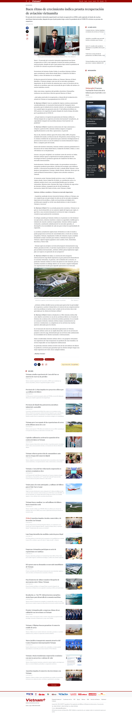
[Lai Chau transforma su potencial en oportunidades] (96, 111)
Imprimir (27, 35)
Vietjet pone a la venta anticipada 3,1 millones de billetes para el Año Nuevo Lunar (45, 486)
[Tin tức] (42, 694)
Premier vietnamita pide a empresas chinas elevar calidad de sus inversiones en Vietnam (43, 611)
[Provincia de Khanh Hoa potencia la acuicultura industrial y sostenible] (74, 409)
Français (90, 1)
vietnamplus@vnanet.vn (61, 708)
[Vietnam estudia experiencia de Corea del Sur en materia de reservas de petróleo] (74, 378)
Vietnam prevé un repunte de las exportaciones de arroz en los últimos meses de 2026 (45, 423)
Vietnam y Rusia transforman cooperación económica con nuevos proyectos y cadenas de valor (44, 657)
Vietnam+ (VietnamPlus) (37, 1)
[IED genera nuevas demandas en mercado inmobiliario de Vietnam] (74, 568)
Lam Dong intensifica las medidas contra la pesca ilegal (44, 534)
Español (94, 1)
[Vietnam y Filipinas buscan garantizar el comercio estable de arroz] (74, 629)
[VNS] (63, 694)
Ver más (30, 371)
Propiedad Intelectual (56, 699)
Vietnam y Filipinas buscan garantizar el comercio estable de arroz (43, 626)
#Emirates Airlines (39, 359)
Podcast (92, 133)
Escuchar (92, 145)
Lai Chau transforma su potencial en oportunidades (95, 121)
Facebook (27, 28)
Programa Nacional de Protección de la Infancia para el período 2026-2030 (96, 91)
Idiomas (83, 699)
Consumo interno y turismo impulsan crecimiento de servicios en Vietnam (95, 31)
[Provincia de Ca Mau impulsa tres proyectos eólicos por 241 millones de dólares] (74, 393)
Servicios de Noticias (95, 699)
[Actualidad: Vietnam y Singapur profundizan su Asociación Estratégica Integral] (101, 139)
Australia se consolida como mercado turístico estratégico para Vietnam (95, 39)
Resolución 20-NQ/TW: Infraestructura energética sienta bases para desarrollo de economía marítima (43, 596)
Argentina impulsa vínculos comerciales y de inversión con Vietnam (43, 519)
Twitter (27, 31)
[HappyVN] (101, 694)
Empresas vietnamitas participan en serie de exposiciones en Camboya (41, 550)
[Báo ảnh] (92, 694)
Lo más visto (92, 27)
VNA (88, 699)
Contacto (54, 701)
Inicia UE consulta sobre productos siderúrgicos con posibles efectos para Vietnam (95, 47)
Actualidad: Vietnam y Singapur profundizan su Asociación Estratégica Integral (92, 140)
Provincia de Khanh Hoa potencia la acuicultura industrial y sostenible (42, 406)
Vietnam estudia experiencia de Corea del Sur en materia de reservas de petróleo (42, 375)
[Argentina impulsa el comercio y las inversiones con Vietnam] (74, 675)
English (85, 1)
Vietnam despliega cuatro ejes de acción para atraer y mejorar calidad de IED (95, 62)
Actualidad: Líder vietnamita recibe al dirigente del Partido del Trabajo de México (92, 154)
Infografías (92, 70)
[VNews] (35, 694)
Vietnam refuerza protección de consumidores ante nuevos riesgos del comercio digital (43, 454)
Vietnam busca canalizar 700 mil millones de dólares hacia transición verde (43, 503)
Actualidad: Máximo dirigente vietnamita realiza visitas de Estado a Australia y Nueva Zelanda (92, 169)
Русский (101, 1)
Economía (29, 5)
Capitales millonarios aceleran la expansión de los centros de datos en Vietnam (42, 438)
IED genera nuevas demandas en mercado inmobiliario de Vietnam (44, 565)
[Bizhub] (54, 694)
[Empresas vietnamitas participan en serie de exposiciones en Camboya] (74, 553)
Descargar (54, 685)
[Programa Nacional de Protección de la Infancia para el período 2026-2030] (96, 79)
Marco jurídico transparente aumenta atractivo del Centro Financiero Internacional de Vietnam (43, 641)
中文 (98, 1)
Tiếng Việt (81, 1)
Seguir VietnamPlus (66, 364)
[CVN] (73, 694)
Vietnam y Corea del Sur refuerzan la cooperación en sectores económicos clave (43, 470)
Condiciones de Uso (67, 699)
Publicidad (103, 699)
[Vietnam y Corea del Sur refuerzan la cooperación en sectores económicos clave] (74, 473)
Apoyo (78, 699)
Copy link (27, 38)
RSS (74, 699)
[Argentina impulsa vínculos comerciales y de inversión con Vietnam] (74, 522)
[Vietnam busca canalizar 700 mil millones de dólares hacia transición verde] (74, 506)
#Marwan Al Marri (49, 359)
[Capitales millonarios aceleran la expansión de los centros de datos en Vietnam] (74, 441)
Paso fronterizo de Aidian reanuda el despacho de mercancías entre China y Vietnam (42, 581)
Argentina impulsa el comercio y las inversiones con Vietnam (43, 672)
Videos (91, 102)
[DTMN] (82, 694)
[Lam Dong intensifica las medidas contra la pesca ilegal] (74, 538)
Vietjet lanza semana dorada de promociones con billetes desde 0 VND (95, 54)
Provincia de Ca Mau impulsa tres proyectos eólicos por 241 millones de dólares (45, 390)
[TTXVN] (30, 694)
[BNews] (48, 694)
